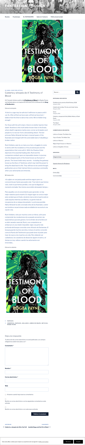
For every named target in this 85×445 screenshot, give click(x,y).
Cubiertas (10, 323)
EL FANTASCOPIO (28, 17)
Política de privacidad (57, 17)
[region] (42, 441)
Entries (56, 172)
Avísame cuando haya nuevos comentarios (20, 394)
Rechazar (68, 441)
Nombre (8, 368)
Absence (60, 140)
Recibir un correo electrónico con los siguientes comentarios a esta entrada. (25, 402)
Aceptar (78, 441)
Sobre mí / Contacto (42, 17)
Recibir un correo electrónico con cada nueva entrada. (21, 409)
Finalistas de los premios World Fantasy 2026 (65, 102)
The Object (56, 123)
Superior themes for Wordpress (61, 163)
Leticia (20, 90)
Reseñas (7, 17)
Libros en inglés (35, 323)
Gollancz (25, 323)
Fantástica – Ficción (25, 6)
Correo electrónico (11, 377)
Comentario (9, 345)
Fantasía (10, 320)
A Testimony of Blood (31, 100)
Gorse (54, 111)
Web (6, 386)
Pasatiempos (16, 17)
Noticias (45, 323)
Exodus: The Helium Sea (64, 134)
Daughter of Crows (63, 146)
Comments (57, 175)
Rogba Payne (11, 324)
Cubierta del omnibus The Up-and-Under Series (65, 107)
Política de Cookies (43, 441)
